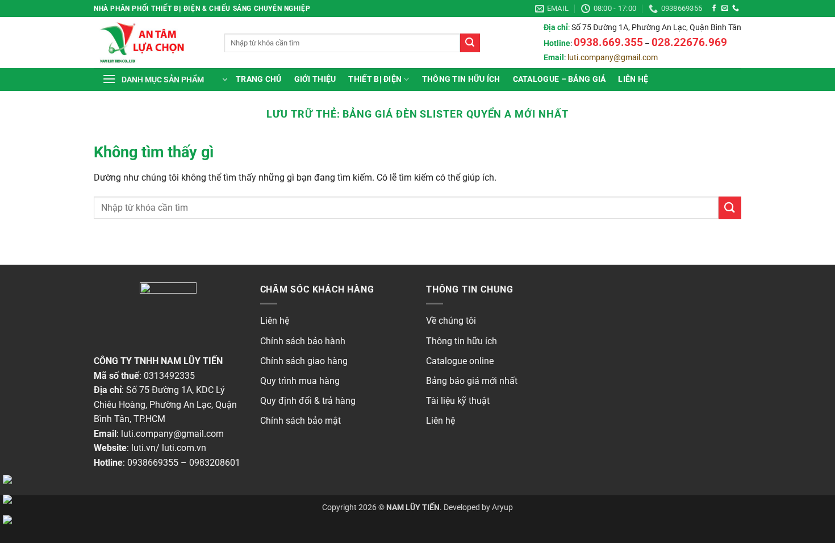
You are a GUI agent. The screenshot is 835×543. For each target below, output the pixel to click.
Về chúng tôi (451, 320)
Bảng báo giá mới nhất (471, 380)
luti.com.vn (184, 447)
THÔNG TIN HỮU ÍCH (461, 79)
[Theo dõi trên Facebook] (714, 8)
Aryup (502, 507)
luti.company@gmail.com (612, 57)
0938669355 (152, 462)
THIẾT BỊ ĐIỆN (375, 79)
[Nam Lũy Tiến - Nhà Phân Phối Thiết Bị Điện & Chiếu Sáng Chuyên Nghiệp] (150, 42)
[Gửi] (469, 43)
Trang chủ (259, 79)
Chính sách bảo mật (300, 420)
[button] (165, 79)
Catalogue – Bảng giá (559, 79)
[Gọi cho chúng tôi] (735, 8)
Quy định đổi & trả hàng (308, 400)
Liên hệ (633, 79)
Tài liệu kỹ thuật (458, 400)
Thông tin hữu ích (461, 341)
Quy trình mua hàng (300, 380)
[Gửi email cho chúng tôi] (724, 8)
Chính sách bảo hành (302, 341)
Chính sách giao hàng (304, 361)
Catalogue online (460, 361)
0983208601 (214, 462)
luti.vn (143, 447)
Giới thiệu (315, 79)
